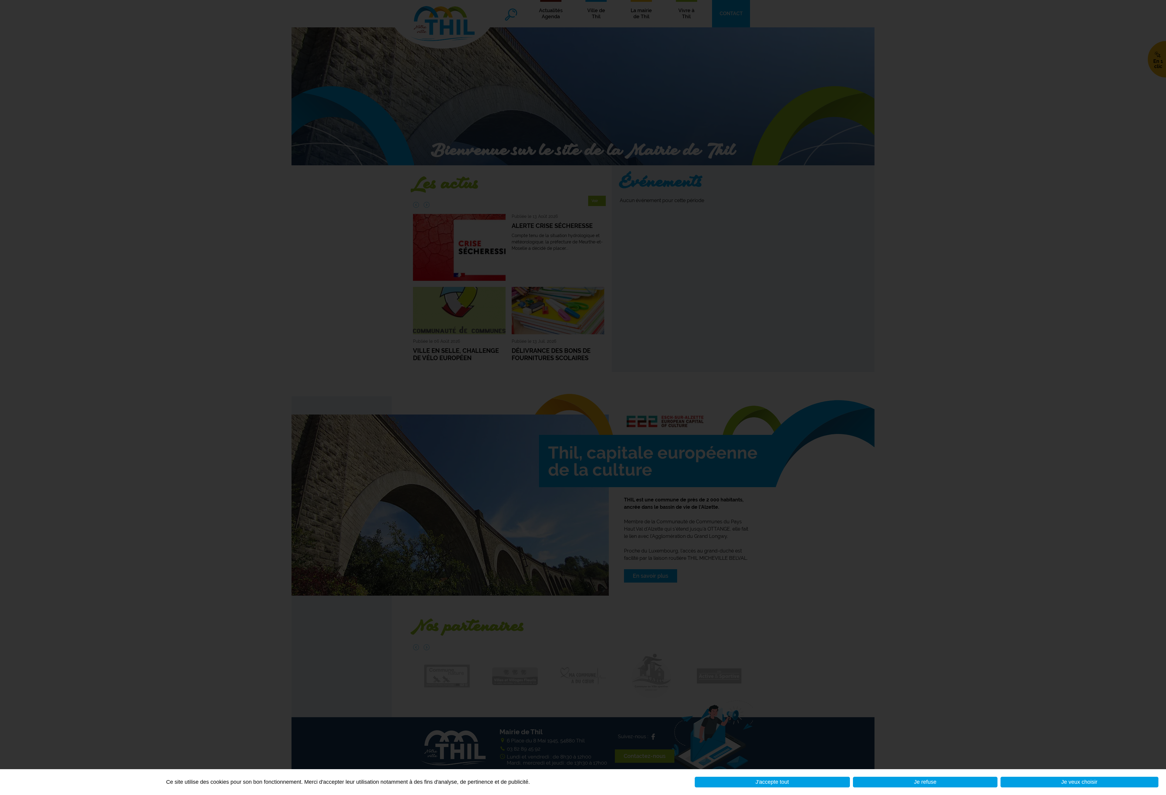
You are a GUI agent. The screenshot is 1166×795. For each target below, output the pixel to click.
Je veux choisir (1079, 782)
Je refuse (925, 782)
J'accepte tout (772, 782)
